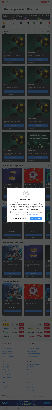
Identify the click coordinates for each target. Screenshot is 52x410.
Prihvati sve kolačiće (35, 218)
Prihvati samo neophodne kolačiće (19, 218)
